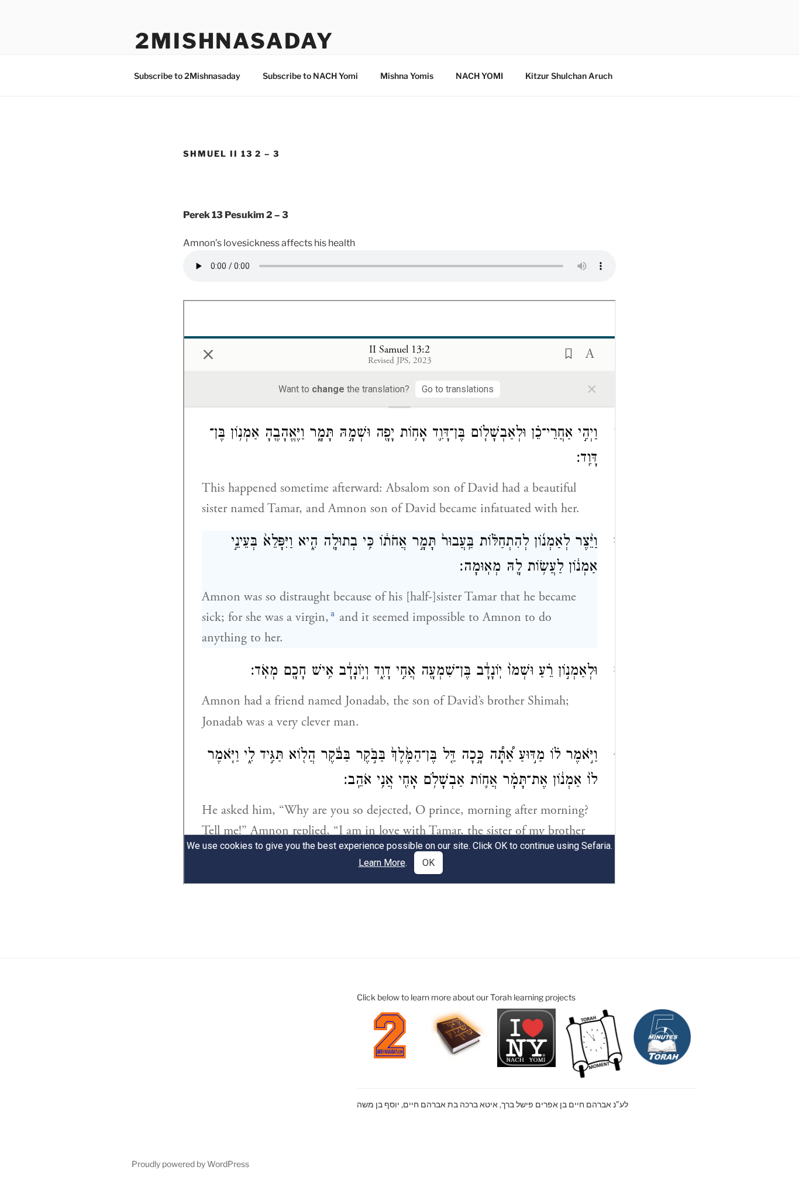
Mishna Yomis (406, 76)
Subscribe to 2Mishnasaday (187, 76)
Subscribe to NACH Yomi (310, 76)
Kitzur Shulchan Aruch (568, 76)
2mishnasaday (234, 41)
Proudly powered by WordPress (190, 1164)
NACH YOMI (479, 76)
